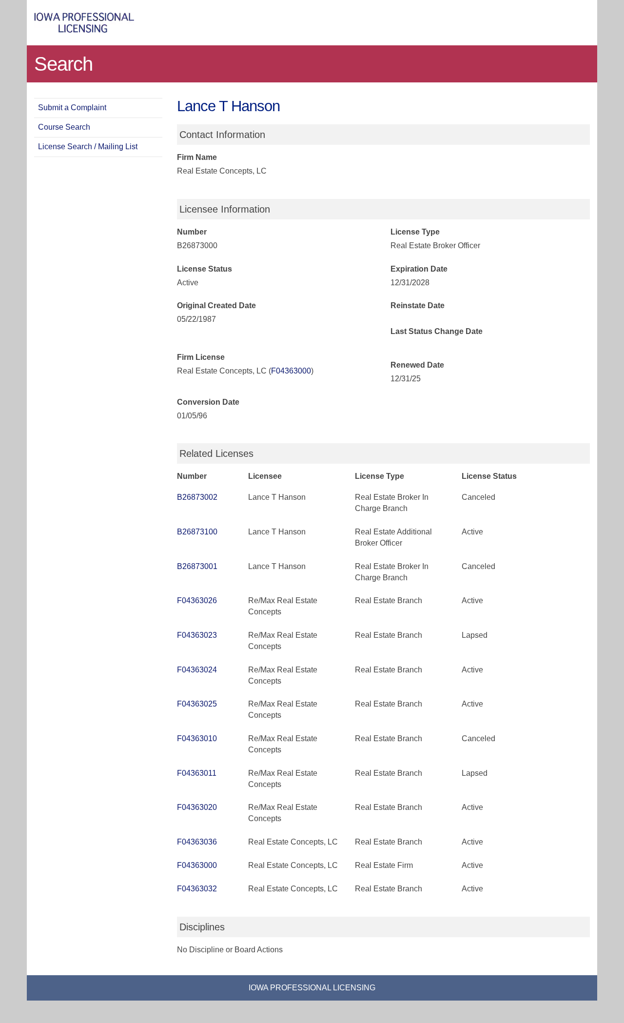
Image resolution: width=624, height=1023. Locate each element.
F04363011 (196, 773)
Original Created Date (216, 305)
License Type (415, 232)
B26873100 (197, 532)
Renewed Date (417, 365)
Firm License (201, 357)
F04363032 (197, 889)
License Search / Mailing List (87, 146)
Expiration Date (419, 269)
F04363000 (291, 371)
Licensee (265, 476)
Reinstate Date (417, 305)
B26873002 (197, 497)
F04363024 (197, 670)
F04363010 (197, 738)
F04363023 (197, 635)
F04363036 (197, 842)
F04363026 (197, 600)
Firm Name (197, 157)
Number (192, 232)
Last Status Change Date (436, 331)
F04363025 (197, 704)
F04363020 (197, 807)
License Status (204, 269)
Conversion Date (208, 402)
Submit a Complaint (72, 107)
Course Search (64, 127)
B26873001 (197, 566)
